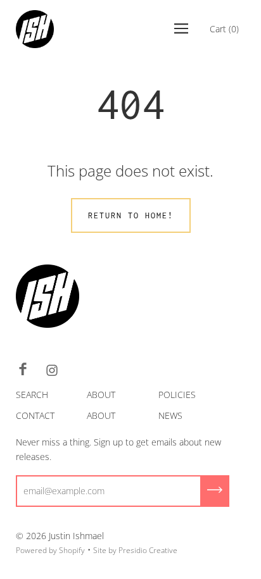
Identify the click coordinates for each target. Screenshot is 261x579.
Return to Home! (131, 215)
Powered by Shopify (50, 550)
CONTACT (35, 415)
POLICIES (177, 395)
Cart (224, 29)
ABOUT (101, 395)
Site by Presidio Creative (135, 550)
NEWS (170, 415)
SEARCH (32, 395)
